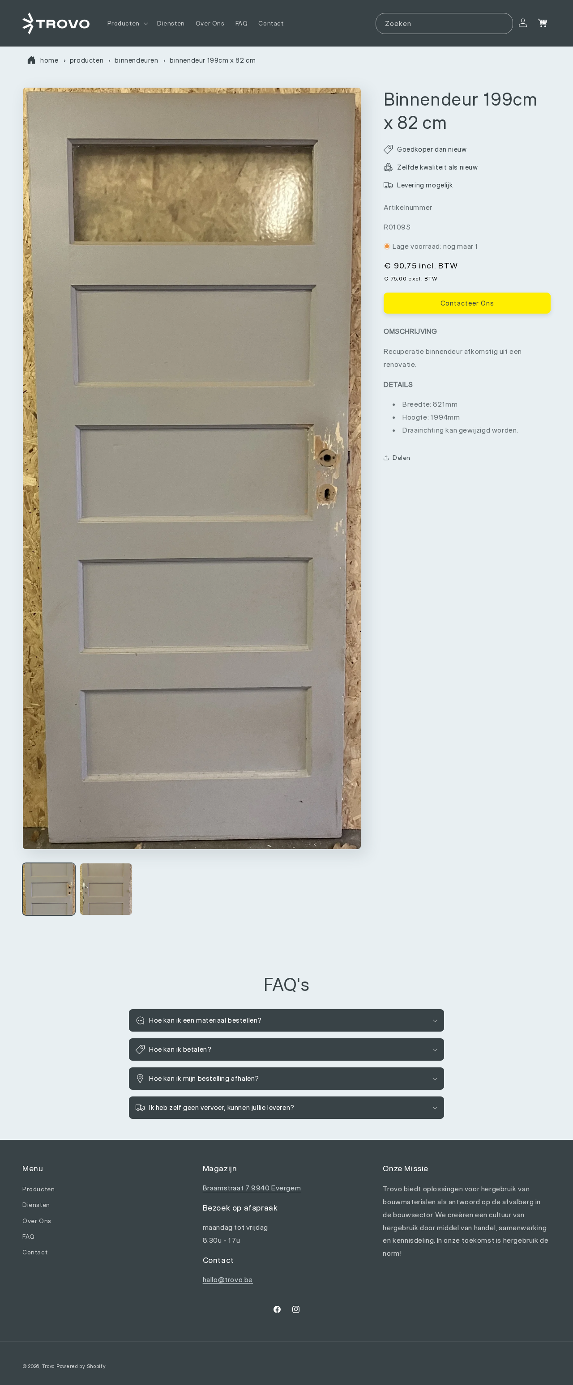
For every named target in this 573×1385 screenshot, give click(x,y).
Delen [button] (402, 457)
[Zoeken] (503, 23)
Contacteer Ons (467, 303)
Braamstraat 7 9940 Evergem (252, 1188)
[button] (127, 23)
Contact (34, 1252)
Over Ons (36, 1220)
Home (49, 60)
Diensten (36, 1205)
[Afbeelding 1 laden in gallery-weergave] (48, 889)
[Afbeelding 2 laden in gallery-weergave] (106, 889)
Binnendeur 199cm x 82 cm (213, 60)
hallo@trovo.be (228, 1279)
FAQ (28, 1236)
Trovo (48, 1366)
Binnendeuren (136, 60)
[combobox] (444, 23)
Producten (86, 60)
